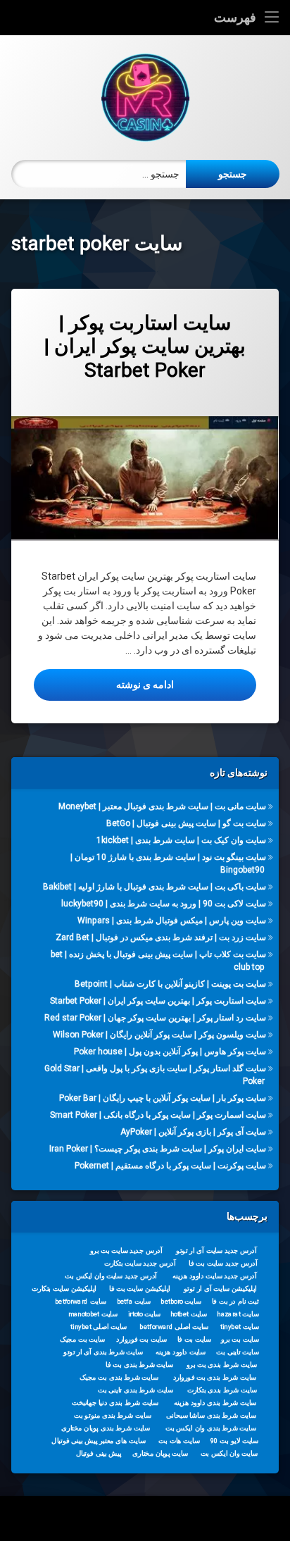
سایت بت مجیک (83, 1339)
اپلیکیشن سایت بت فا (139, 1289)
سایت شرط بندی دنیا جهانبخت (115, 1403)
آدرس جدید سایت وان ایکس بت (111, 1276)
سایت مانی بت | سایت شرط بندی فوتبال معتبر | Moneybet (162, 806)
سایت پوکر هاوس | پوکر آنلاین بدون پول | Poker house (170, 1051)
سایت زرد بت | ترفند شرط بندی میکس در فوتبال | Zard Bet (161, 937)
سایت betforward (80, 1301)
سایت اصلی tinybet (98, 1327)
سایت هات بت (179, 1441)
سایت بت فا (194, 1339)
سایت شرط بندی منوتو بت (112, 1415)
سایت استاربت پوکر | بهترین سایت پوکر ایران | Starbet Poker (145, 346)
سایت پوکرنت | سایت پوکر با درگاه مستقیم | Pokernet (170, 1165)
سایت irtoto (144, 1314)
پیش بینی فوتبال (99, 1453)
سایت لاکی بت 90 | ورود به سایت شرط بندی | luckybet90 (163, 904)
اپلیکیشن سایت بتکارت (64, 1289)
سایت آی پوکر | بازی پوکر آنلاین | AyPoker (193, 1131)
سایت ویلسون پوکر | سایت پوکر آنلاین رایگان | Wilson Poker (159, 1034)
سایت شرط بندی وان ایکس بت (210, 1428)
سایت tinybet (239, 1327)
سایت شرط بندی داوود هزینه (215, 1403)
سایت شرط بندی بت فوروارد (215, 1377)
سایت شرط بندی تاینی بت (135, 1390)
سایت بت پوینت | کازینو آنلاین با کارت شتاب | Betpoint (170, 984)
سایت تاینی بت (237, 1352)
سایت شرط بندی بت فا (139, 1365)
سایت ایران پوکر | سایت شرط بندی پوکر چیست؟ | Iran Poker (157, 1148)
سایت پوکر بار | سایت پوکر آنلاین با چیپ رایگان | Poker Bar (162, 1097)
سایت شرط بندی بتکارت (222, 1390)
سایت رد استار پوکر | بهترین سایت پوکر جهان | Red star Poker (155, 1017)
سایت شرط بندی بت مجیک (119, 1377)
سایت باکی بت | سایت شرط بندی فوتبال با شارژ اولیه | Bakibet (154, 887)
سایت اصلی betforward (173, 1327)
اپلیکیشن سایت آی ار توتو (220, 1289)
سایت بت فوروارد (141, 1339)
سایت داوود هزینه (181, 1352)
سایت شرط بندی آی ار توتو (103, 1352)
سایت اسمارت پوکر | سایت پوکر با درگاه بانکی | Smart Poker (158, 1114)
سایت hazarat (237, 1314)
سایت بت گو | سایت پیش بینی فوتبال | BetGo (186, 823)
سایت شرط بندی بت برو (222, 1365)
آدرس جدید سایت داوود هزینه (214, 1276)
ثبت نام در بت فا (235, 1301)
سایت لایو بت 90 (234, 1441)
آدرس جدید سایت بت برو (126, 1251)
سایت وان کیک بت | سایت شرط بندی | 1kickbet (181, 840)
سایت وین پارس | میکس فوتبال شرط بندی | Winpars (171, 920)
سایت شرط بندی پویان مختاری (105, 1428)
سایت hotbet (188, 1314)
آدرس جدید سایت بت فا (223, 1263)
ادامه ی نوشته (104, 684)
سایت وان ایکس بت (229, 1453)
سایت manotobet (93, 1314)
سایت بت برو (240, 1339)
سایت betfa (134, 1301)
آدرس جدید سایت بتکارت (140, 1263)
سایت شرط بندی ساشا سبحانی (211, 1415)
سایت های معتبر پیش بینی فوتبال (98, 1441)
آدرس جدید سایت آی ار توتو (216, 1251)
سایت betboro (180, 1301)
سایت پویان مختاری (160, 1453)
